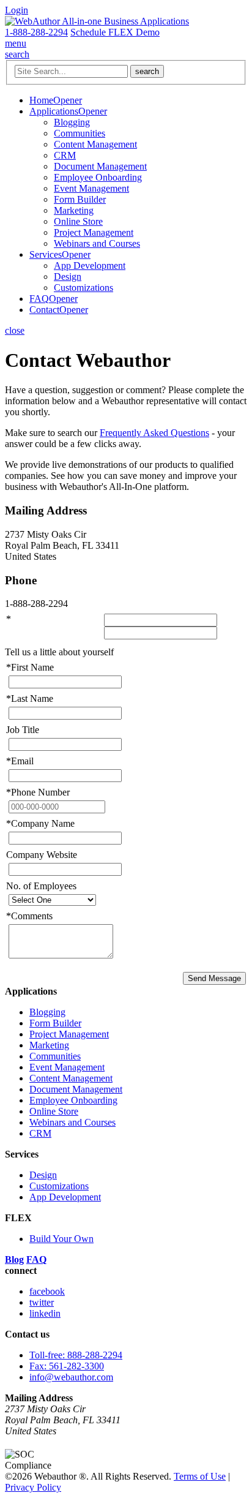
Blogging (72, 122)
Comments (29, 916)
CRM (65, 155)
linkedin (45, 1313)
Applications (53, 111)
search (17, 54)
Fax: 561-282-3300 (66, 1366)
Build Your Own (61, 1238)
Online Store (78, 221)
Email (20, 761)
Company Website (41, 854)
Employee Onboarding (98, 177)
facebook (47, 1291)
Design (67, 276)
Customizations (83, 287)
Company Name (40, 823)
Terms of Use (200, 1476)
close (14, 330)
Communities (79, 133)
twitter (41, 1302)
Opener (67, 100)
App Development (89, 265)
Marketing (74, 210)
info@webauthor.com (71, 1377)
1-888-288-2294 (36, 32)
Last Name (29, 698)
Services (45, 254)
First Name (30, 667)
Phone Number (38, 792)
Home (41, 100)
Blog (14, 1259)
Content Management (95, 144)
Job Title (22, 730)
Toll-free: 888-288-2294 (75, 1355)
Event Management (91, 188)
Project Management (93, 232)
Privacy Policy (33, 1487)
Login (16, 10)
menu (15, 43)
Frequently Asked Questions (154, 432)
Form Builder (80, 199)
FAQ (39, 298)
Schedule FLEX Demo (115, 32)
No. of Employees (41, 886)
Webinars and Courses (97, 243)
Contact (44, 309)
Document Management (100, 166)
